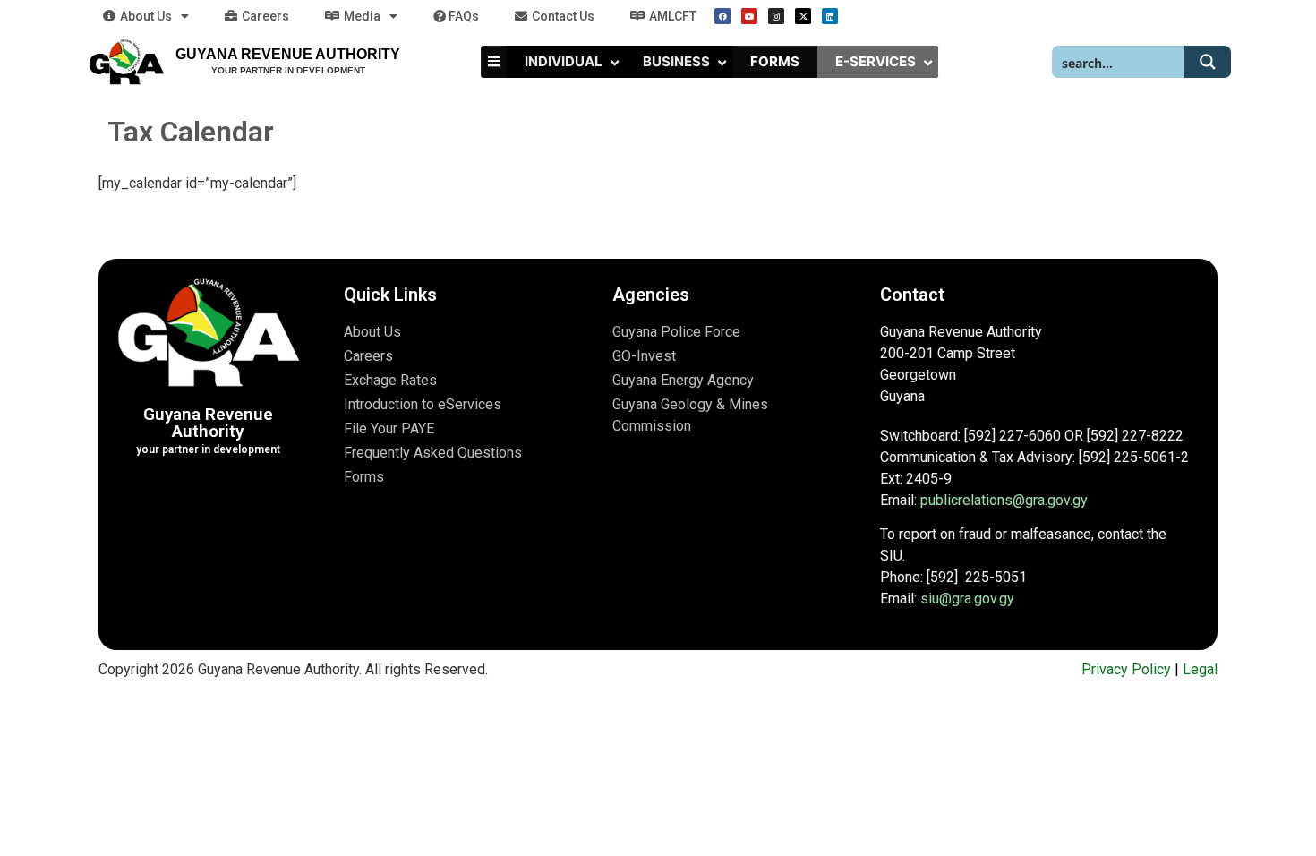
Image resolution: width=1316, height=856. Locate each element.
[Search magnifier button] (1207, 62)
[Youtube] (749, 16)
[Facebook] (722, 16)
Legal (1200, 669)
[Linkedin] (830, 16)
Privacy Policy (1126, 669)
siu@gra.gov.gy (967, 598)
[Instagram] (776, 16)
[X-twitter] (803, 16)
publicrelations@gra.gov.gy (1004, 500)
